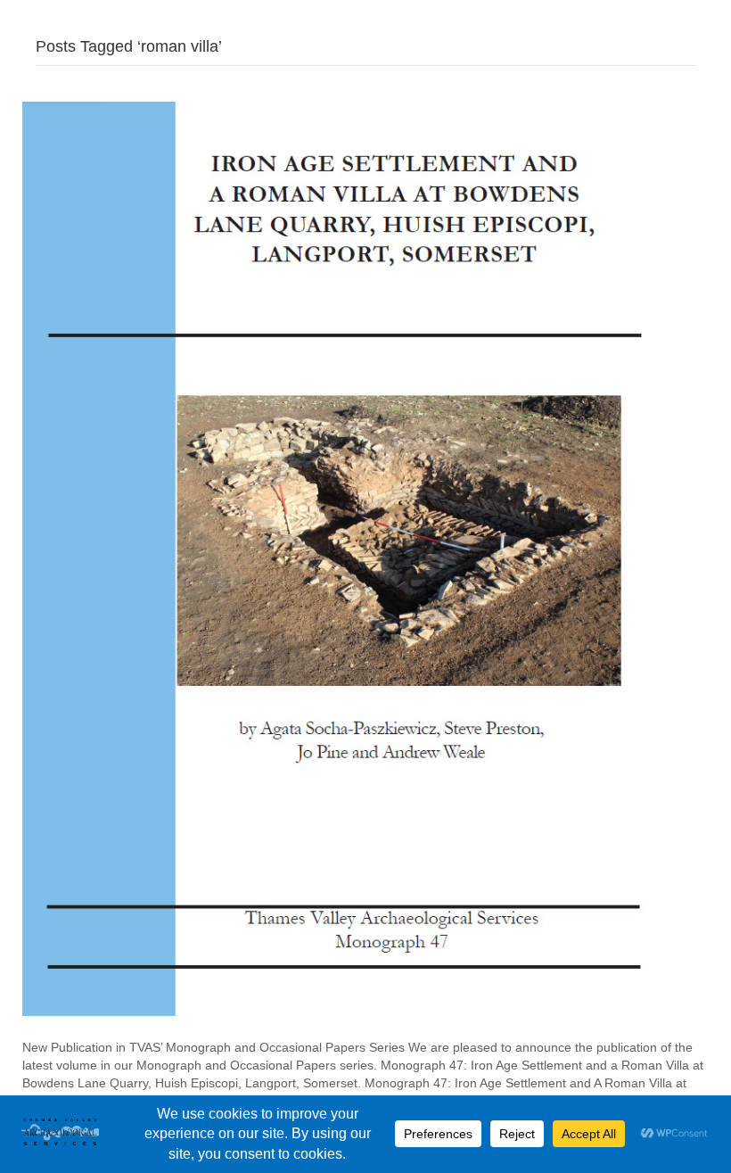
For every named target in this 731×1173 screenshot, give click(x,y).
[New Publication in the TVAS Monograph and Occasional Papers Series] (351, 557)
